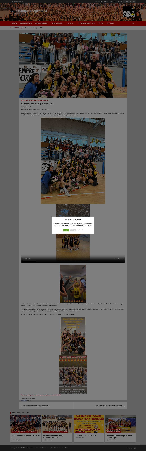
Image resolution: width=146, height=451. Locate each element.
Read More (80, 230)
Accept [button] (66, 230)
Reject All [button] (73, 230)
